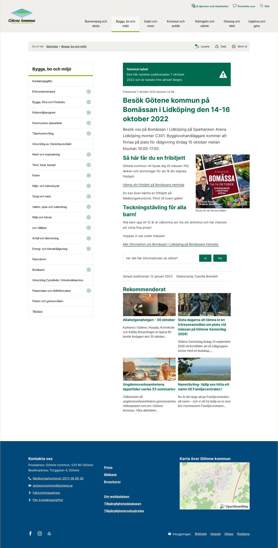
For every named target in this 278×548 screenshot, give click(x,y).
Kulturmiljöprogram (44, 112)
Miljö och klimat (41, 217)
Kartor (36, 175)
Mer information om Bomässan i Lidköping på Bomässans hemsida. (171, 244)
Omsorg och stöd (232, 24)
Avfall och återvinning (45, 238)
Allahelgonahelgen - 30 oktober (149, 320)
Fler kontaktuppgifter (48, 500)
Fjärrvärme (39, 259)
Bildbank (110, 474)
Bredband (38, 269)
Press (108, 467)
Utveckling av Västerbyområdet (51, 144)
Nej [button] (220, 258)
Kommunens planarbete (47, 123)
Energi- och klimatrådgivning (49, 248)
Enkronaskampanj (43, 91)
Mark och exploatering (46, 154)
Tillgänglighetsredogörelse (124, 511)
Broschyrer (112, 482)
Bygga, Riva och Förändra (48, 102)
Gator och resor (150, 24)
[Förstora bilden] (223, 207)
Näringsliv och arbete (204, 24)
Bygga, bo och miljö (125, 24)
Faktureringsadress (46, 493)
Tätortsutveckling (43, 133)
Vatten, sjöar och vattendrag (49, 206)
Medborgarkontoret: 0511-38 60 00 (58, 478)
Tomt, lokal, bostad (43, 165)
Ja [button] (205, 258)
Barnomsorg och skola (96, 24)
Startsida (52, 46)
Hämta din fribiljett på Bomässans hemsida (153, 185)
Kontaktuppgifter (42, 81)
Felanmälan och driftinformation (51, 290)
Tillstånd (37, 311)
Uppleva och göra (256, 24)
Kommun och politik (176, 24)
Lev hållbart (39, 227)
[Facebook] (31, 533)
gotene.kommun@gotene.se (53, 485)
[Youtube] (50, 533)
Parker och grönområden (47, 301)
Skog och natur (41, 196)
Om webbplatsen (116, 496)
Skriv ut (242, 46)
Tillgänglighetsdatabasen (122, 504)
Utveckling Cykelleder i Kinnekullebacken (57, 280)
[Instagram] (40, 533)
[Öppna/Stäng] (89, 91)
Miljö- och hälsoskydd (45, 186)
